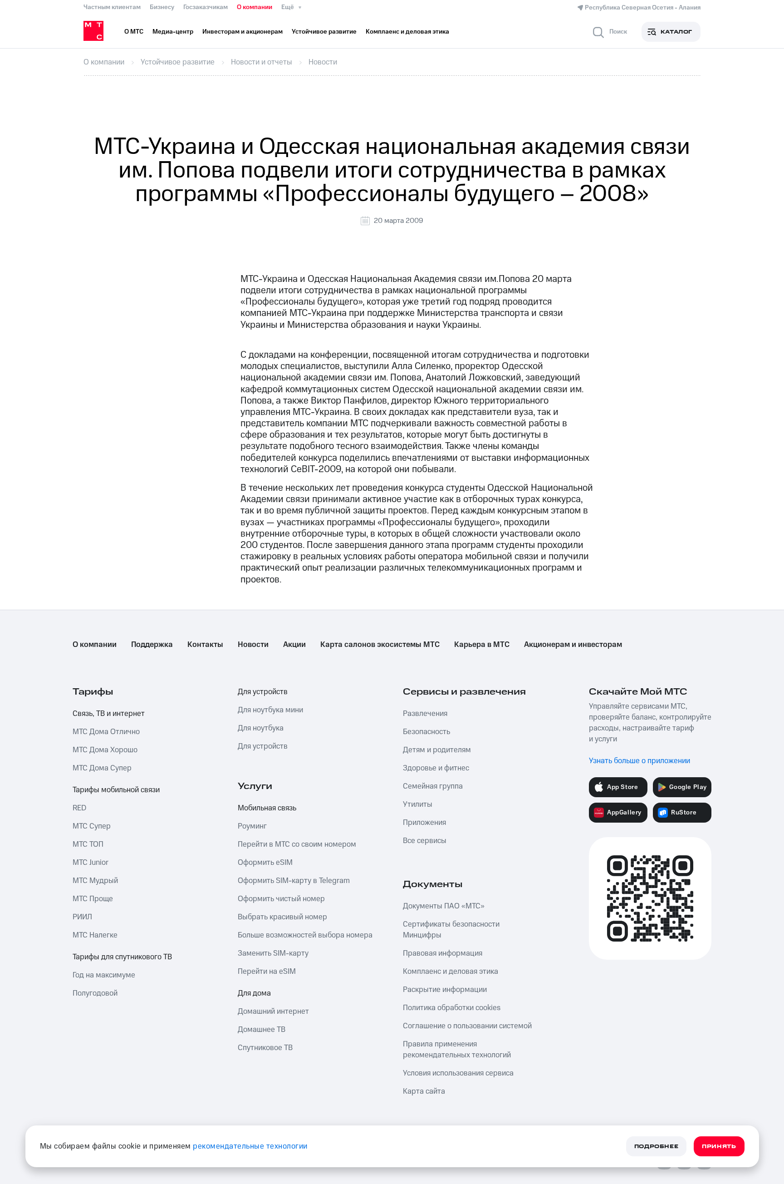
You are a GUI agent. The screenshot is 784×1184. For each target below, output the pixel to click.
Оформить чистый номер (281, 898)
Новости (253, 644)
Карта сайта (424, 1091)
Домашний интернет (273, 1011)
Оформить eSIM (265, 862)
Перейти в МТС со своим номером (297, 844)
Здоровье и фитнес (436, 768)
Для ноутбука (261, 728)
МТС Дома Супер (102, 768)
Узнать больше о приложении (639, 760)
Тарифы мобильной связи (116, 789)
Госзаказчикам (205, 7)
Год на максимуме (104, 975)
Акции (294, 644)
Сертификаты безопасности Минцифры (451, 930)
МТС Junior (90, 862)
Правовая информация (442, 953)
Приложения (424, 822)
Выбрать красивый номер (282, 917)
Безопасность (426, 731)
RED (79, 808)
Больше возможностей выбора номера (305, 935)
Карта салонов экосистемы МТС (380, 644)
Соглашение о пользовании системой (467, 1026)
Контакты (205, 644)
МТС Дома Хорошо (105, 750)
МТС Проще (93, 898)
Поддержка (152, 644)
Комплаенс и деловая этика (450, 971)
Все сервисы (424, 840)
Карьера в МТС (482, 644)
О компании (254, 7)
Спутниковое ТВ (265, 1047)
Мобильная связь (267, 808)
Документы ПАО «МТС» (444, 906)
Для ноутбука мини (270, 710)
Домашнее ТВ (261, 1029)
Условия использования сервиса (458, 1073)
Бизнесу (162, 7)
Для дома (254, 993)
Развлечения (425, 713)
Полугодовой (95, 993)
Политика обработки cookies (451, 1007)
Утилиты (417, 804)
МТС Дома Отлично (106, 731)
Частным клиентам (112, 7)
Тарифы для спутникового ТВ (122, 957)
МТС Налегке (95, 935)
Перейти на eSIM (267, 971)
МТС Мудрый (95, 880)
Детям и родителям (437, 750)
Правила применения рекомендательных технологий (457, 1050)
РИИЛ (82, 917)
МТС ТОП (88, 844)
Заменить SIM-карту (273, 953)
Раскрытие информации (445, 989)
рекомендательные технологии (250, 1146)
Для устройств (263, 691)
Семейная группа (433, 786)
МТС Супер (92, 826)
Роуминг (252, 826)
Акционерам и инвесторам (573, 644)
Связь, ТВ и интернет (109, 713)
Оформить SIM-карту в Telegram (294, 880)
